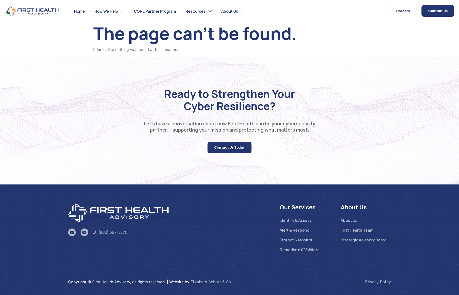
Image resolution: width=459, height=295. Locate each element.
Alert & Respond (294, 230)
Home (79, 11)
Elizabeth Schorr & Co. (211, 281)
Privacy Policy (378, 281)
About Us (229, 11)
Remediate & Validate (300, 249)
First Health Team (357, 230)
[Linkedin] (72, 232)
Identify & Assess (296, 220)
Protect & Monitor (296, 240)
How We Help (106, 11)
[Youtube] (84, 232)
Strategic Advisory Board (364, 240)
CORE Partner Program (155, 11)
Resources (196, 11)
